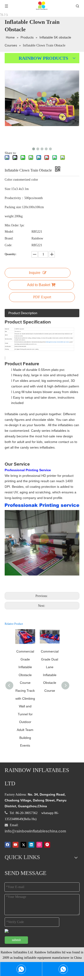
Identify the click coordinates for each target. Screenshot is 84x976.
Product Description (22, 313)
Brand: (9, 238)
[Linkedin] (31, 845)
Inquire (34, 273)
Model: (9, 231)
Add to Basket (38, 285)
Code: (8, 245)
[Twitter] (23, 845)
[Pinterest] (47, 845)
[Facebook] (7, 845)
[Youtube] (15, 845)
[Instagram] (39, 845)
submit (16, 940)
